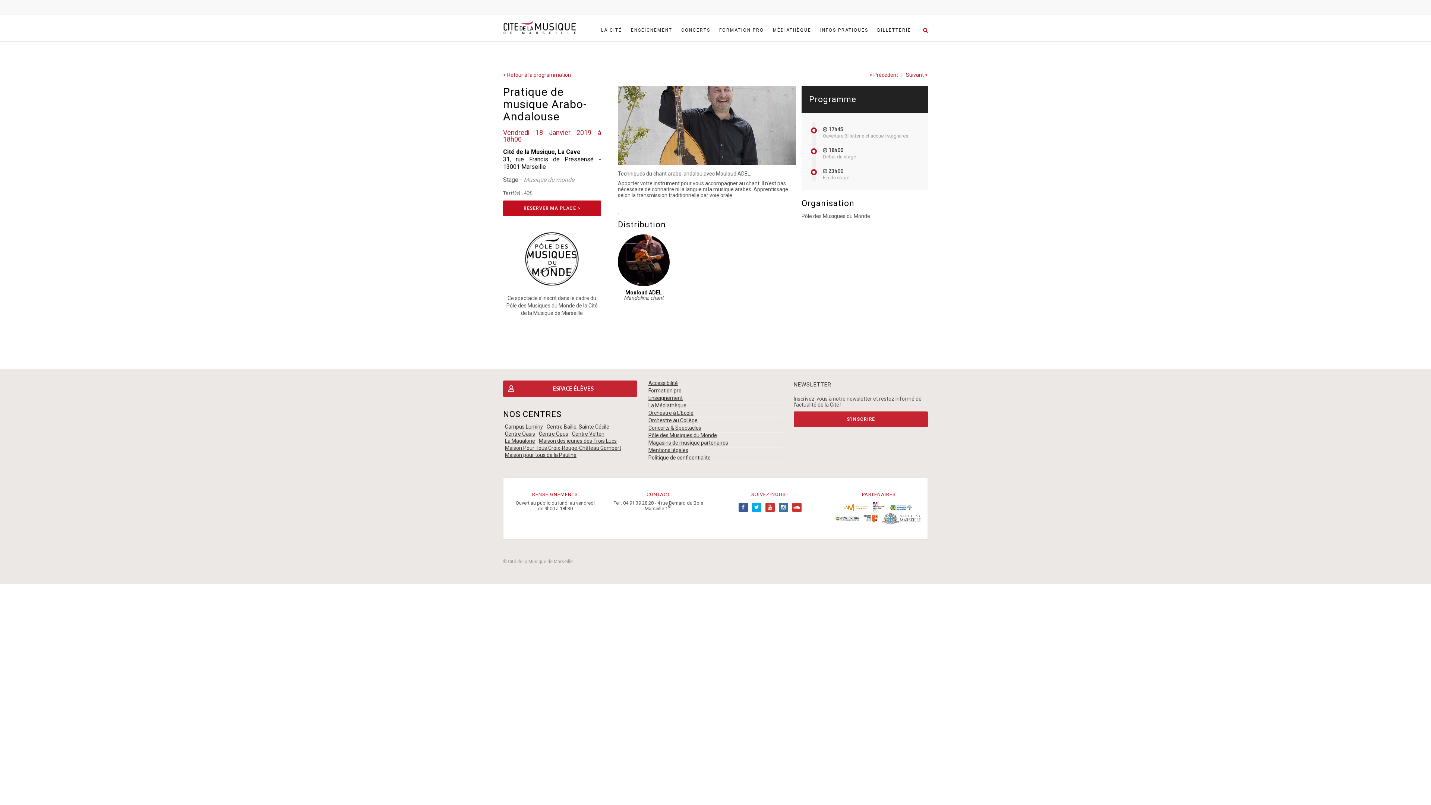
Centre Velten (588, 434)
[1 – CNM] (856, 507)
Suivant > (917, 75)
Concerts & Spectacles (674, 427)
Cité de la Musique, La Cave (542, 151)
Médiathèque (792, 30)
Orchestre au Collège (673, 420)
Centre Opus (553, 434)
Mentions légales (668, 450)
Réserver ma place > (552, 208)
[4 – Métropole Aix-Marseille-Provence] (847, 518)
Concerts (695, 30)
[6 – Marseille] (901, 518)
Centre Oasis (520, 434)
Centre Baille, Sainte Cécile (578, 427)
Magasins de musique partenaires (688, 442)
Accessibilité (663, 383)
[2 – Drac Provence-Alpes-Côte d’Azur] (879, 507)
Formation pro (741, 30)
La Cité (611, 30)
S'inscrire (861, 419)
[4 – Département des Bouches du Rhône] (901, 507)
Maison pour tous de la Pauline (540, 455)
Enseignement (651, 30)
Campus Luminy (524, 427)
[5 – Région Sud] (870, 518)
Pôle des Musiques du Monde (682, 435)
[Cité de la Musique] (539, 27)
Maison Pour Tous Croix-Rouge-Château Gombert (563, 448)
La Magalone (520, 441)
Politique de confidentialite (679, 457)
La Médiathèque (667, 405)
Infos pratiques (844, 30)
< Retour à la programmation (537, 75)
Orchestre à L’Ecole (671, 413)
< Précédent (883, 75)
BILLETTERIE (894, 30)
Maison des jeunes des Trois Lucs (578, 441)
